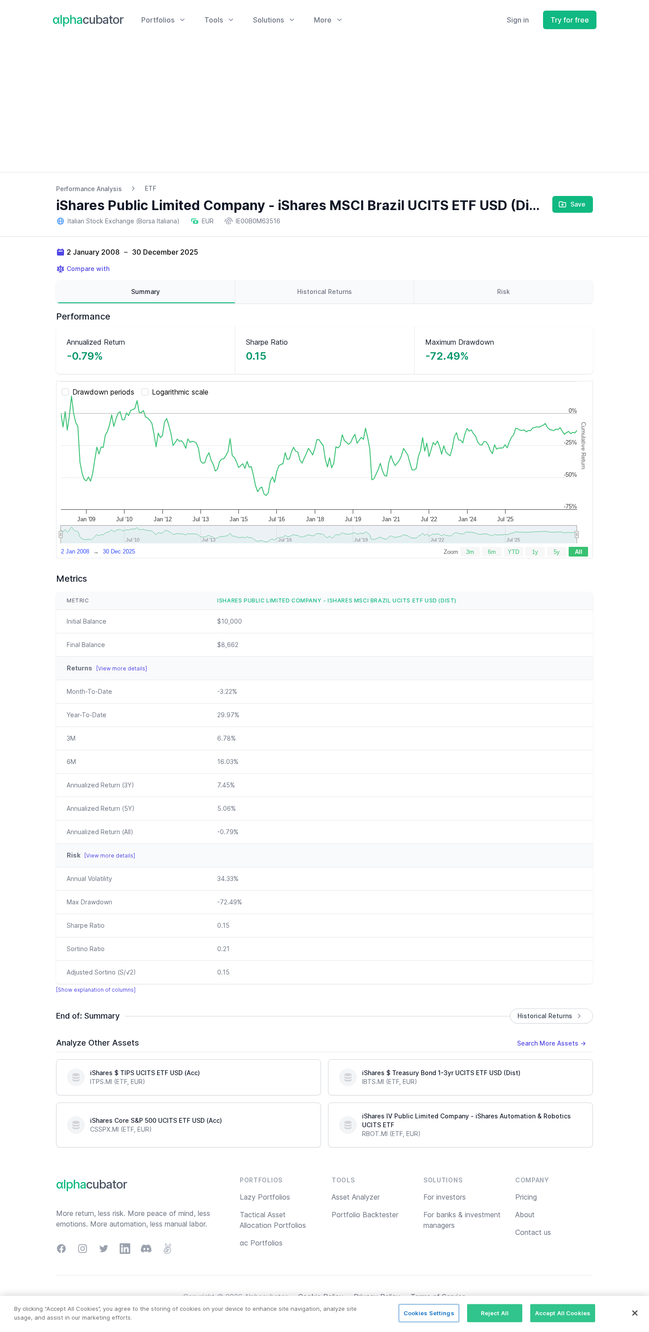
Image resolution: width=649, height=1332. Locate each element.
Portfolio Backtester (365, 1214)
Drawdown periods (103, 392)
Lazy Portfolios (265, 1197)
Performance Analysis (89, 188)
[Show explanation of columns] (96, 989)
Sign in (518, 19)
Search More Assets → (551, 1043)
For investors (444, 1197)
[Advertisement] (324, 106)
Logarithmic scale (180, 392)
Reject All (495, 1313)
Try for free (570, 19)
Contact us (533, 1232)
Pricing (526, 1197)
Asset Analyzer (356, 1197)
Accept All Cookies (562, 1313)
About (525, 1214)
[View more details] (121, 668)
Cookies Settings (429, 1313)
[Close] (635, 1313)
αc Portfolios (261, 1242)
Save (577, 204)
